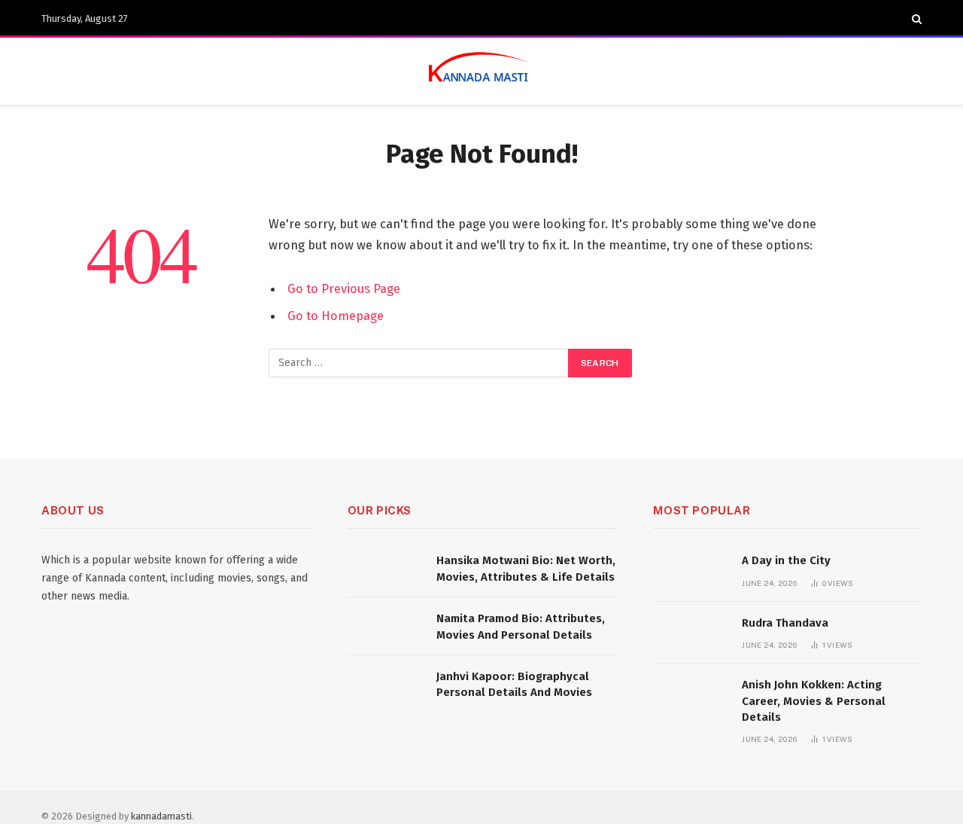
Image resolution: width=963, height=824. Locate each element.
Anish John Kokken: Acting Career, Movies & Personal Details (814, 701)
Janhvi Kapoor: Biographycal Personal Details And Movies (514, 684)
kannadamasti (161, 816)
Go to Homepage (335, 315)
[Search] (915, 18)
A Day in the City (786, 560)
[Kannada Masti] (481, 71)
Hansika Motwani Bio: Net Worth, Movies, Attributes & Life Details (525, 568)
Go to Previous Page (343, 288)
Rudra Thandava (785, 623)
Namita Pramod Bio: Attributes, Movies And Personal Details (520, 626)
